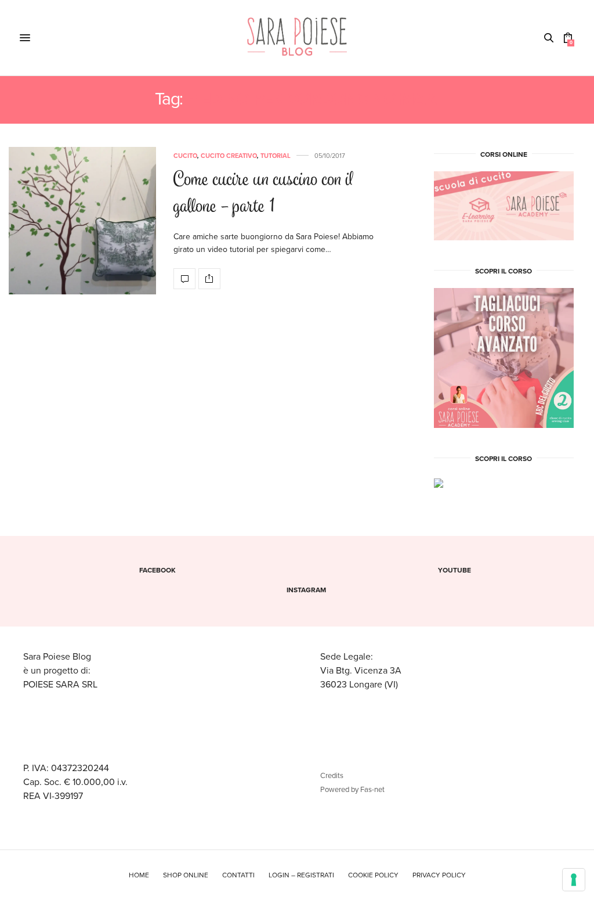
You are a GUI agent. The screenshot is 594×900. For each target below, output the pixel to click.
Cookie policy (373, 875)
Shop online (185, 875)
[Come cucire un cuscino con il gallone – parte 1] (82, 220)
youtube (454, 570)
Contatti (238, 875)
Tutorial (275, 156)
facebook (157, 570)
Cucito (185, 156)
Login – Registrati (301, 875)
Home (139, 875)
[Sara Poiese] (297, 37)
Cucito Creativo (229, 156)
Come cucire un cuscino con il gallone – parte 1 (263, 194)
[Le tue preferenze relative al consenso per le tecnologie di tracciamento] (574, 880)
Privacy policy (439, 875)
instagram (306, 590)
